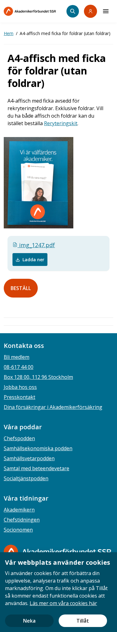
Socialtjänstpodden (26, 478)
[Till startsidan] (35, 11)
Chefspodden (19, 438)
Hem (8, 33)
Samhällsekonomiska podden (38, 448)
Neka (29, 620)
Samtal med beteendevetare (36, 468)
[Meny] (105, 11)
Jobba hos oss (20, 387)
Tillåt (82, 620)
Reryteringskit (60, 123)
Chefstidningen (22, 519)
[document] (58, 592)
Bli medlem (16, 357)
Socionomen (18, 529)
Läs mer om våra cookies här (63, 603)
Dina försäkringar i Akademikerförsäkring (53, 407)
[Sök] (72, 11)
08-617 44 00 (18, 367)
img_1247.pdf (36, 245)
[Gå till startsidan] (57, 552)
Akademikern (19, 509)
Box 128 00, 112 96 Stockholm (38, 377)
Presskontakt (19, 397)
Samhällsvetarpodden (29, 458)
